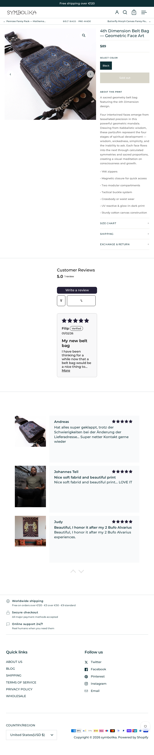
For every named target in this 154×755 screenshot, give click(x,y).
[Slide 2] (44, 116)
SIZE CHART (108, 223)
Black (106, 65)
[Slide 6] (54, 116)
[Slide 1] (41, 116)
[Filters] (61, 300)
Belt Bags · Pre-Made (77, 21)
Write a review (77, 290)
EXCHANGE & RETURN (115, 244)
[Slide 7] (56, 116)
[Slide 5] (51, 116)
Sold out (124, 77)
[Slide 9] (61, 116)
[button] (125, 12)
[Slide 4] (49, 116)
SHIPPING (106, 233)
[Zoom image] (84, 35)
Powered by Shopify (133, 737)
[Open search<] (125, 12)
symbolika (109, 737)
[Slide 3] (47, 116)
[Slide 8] (59, 116)
